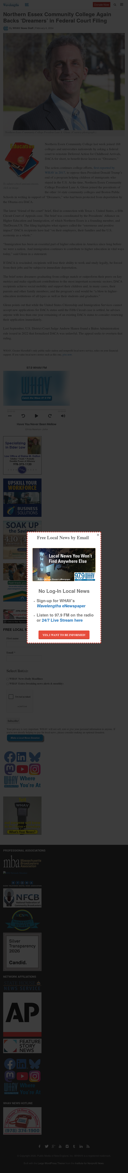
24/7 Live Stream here (62, 620)
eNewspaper (61, 605)
